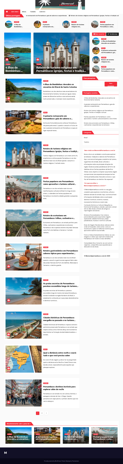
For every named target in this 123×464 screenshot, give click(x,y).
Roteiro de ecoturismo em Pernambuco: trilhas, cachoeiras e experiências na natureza (58, 218)
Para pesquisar (89, 78)
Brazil (24, 11)
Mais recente (99, 34)
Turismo (33, 11)
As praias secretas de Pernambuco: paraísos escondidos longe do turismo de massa (60, 286)
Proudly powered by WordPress (52, 461)
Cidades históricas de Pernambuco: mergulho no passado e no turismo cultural (58, 320)
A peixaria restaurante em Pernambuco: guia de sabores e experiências (57, 118)
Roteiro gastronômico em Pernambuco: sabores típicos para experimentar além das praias (60, 253)
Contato (42, 11)
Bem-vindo (14, 11)
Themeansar (75, 461)
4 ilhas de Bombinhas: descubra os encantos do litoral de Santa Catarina (17, 440)
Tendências (113, 34)
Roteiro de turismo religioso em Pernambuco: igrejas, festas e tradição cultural (60, 151)
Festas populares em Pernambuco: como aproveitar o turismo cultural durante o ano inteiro (58, 71)
